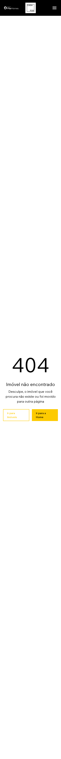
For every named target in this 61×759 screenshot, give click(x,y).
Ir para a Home (41, 415)
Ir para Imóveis (12, 415)
